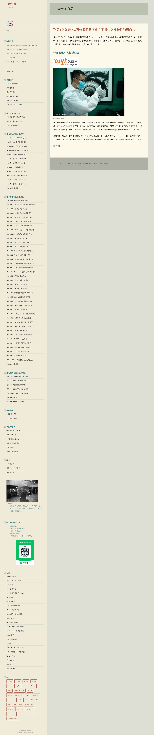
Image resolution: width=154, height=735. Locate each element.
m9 (15, 704)
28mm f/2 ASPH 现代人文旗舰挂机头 (19, 234)
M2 (20, 700)
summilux (33, 714)
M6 (37, 700)
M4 (32, 700)
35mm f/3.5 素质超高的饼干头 (16, 238)
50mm (34, 681)
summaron (11, 714)
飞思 (111, 164)
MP (20, 704)
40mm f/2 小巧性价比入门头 (16, 276)
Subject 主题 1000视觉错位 (15, 652)
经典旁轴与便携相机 (13, 468)
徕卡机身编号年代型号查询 (15, 117)
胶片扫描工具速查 (12, 100)
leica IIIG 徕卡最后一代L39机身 (17, 150)
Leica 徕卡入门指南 (13, 606)
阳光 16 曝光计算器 (13, 84)
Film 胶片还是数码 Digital (15, 593)
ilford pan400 (19, 690)
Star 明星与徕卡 (11, 639)
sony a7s (20, 709)
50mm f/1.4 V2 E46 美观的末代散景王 (19, 322)
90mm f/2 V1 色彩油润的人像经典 (18, 351)
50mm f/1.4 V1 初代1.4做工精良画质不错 (20, 314)
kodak (30, 690)
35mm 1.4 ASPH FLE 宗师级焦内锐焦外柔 (21, 272)
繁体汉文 (9, 71)
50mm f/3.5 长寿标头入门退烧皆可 (18, 280)
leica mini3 (11, 700)
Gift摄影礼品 (10, 601)
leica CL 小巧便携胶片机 (14, 167)
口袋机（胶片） (12, 414)
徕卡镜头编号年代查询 (14, 121)
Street (8, 643)
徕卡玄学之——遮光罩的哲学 (16, 62)
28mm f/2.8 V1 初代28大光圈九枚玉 (18, 221)
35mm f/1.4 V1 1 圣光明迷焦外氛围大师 (20, 267)
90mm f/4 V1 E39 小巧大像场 (16, 339)
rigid (86, 164)
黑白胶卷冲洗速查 (12, 96)
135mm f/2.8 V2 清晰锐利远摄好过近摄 (20, 360)
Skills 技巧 (10, 635)
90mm (10, 686)
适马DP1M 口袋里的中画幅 (15, 385)
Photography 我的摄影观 (15, 631)
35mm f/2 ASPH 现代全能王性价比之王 (19, 259)
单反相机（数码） (13, 439)
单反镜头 (10, 447)
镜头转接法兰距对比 (13, 430)
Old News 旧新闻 (12, 622)
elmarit (32, 686)
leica (27, 695)
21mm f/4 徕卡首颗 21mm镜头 (17, 200)
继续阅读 (58, 146)
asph (17, 686)
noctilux (10, 709)
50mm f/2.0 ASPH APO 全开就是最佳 (19, 305)
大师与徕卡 (10, 464)
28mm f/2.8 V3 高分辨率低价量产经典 (19, 226)
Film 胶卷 (9, 585)
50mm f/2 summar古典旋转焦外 (17, 288)
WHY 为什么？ (11, 656)
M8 (9, 704)
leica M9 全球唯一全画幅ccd (16, 184)
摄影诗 (8, 664)
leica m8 (36, 695)
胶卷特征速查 (11, 92)
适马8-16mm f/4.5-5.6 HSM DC (17, 393)
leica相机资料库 (12, 188)
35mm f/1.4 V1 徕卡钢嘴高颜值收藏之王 (20, 263)
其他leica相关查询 (13, 125)
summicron (23, 714)
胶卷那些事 (10, 472)
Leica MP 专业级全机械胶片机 (16, 175)
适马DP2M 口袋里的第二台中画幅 (18, 389)
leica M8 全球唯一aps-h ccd (16, 180)
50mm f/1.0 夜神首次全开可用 (16, 330)
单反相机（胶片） (13, 443)
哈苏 (101, 164)
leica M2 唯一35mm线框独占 (16, 159)
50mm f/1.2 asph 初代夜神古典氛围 (18, 326)
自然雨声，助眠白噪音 (14, 104)
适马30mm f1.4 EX (13, 397)
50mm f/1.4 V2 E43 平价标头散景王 (18, 318)
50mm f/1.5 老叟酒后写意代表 (16, 309)
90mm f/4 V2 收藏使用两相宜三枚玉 (18, 343)
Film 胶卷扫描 (11, 589)
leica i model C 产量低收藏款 (16, 142)
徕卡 (106, 164)
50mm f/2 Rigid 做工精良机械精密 (18, 297)
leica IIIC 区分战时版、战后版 (16, 146)
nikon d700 (29, 704)
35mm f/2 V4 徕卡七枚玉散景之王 (18, 255)
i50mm (11, 3)
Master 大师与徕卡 (12, 610)
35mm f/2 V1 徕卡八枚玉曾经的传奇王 (19, 251)
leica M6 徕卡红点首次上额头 (16, 171)
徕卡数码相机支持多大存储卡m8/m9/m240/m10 (22, 45)
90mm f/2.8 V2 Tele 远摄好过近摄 (18, 347)
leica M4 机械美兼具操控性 (15, 163)
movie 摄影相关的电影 (14, 614)
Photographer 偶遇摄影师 (15, 627)
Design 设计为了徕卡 (13, 580)
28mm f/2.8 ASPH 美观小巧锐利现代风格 (20, 230)
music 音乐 (10, 618)
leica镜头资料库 (12, 364)
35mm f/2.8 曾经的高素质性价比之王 (19, 246)
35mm (26, 681)
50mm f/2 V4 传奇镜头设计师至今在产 (19, 301)
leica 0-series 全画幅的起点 (16, 138)
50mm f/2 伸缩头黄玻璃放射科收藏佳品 (19, 293)
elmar (25, 686)
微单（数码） (12, 435)
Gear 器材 (10, 597)
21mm (10, 681)
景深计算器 (10, 88)
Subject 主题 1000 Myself (15, 647)
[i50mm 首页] (10, 24)
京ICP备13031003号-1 (25, 730)
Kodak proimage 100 (15, 695)
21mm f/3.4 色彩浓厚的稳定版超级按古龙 (20, 205)
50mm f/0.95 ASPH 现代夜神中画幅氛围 (20, 335)
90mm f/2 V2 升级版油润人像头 (17, 356)
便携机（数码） (12, 418)
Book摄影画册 (11, 576)
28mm (18, 681)
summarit (30, 709)
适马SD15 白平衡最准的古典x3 (17, 376)
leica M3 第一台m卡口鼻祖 (15, 154)
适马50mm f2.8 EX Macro (15, 401)
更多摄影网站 (11, 668)
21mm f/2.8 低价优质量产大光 (16, 209)
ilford (9, 690)
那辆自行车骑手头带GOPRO (16, 54)
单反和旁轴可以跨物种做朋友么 (17, 49)
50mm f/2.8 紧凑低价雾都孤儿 (16, 284)
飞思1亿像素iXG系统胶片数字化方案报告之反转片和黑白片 (94, 29)
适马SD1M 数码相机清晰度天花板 (18, 380)
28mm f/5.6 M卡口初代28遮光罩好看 (19, 217)
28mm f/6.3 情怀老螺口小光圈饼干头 (19, 213)
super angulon (13, 718)
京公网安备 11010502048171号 (25, 732)
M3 (26, 700)
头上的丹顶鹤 (11, 58)
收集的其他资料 (12, 451)
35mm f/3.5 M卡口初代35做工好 (17, 242)
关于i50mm (10, 660)
